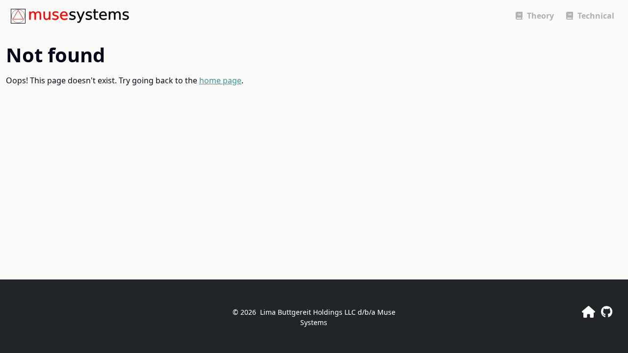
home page (220, 80)
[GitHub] (606, 311)
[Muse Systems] (588, 311)
